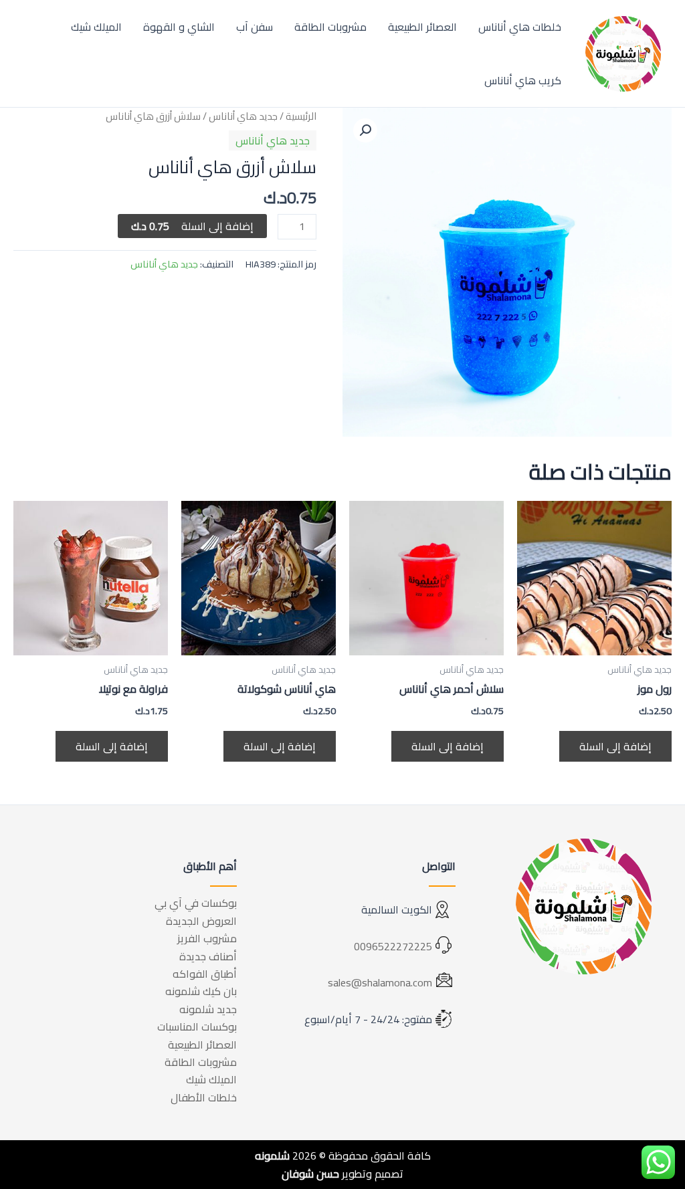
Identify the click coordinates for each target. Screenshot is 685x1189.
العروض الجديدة (201, 921)
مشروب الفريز (207, 938)
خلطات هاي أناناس (519, 27)
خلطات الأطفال (204, 1097)
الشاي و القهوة (179, 27)
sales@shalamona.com (380, 982)
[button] (365, 130)
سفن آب (254, 27)
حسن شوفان (310, 1174)
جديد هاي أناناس (243, 116)
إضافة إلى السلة (192, 226)
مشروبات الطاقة (330, 27)
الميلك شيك (96, 27)
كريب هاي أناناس (522, 80)
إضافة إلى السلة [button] (615, 746)
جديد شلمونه (208, 1009)
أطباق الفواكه (205, 974)
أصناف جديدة (208, 956)
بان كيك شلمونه (201, 991)
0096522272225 (393, 946)
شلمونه (272, 1156)
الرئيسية (301, 116)
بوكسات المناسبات (197, 1026)
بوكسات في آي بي (196, 903)
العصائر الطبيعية (422, 27)
